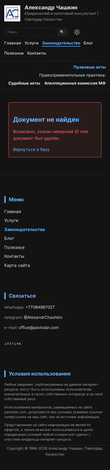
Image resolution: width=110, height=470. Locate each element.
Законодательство (61, 43)
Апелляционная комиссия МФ (75, 83)
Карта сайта (17, 265)
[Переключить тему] (77, 32)
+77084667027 (40, 307)
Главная (12, 43)
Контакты (36, 53)
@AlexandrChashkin (43, 317)
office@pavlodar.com (39, 327)
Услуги (31, 43)
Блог (88, 43)
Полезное (14, 53)
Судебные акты (24, 83)
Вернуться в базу (31, 149)
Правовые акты (89, 67)
